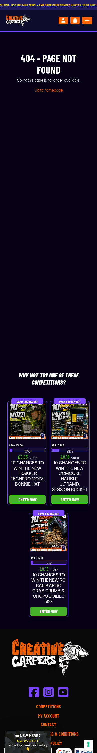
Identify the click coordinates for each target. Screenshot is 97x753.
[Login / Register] (63, 20)
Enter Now (27, 499)
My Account (48, 716)
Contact (48, 724)
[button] (28, 742)
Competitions (48, 706)
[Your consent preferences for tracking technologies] (88, 744)
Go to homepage (48, 90)
